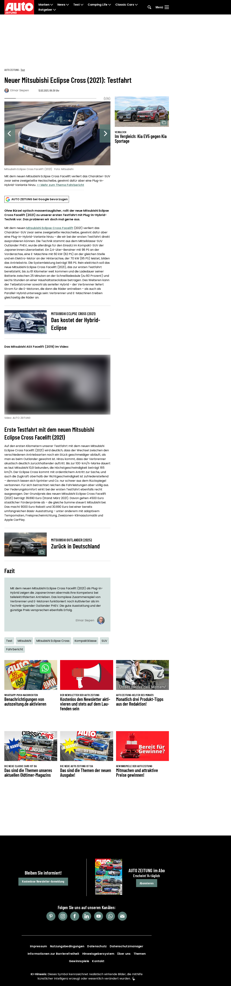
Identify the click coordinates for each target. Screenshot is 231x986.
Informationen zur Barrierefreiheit (53, 954)
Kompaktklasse (86, 641)
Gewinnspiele (79, 961)
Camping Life (97, 4)
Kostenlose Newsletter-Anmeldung (43, 881)
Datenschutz (97, 946)
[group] (57, 144)
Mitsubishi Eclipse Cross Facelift (49, 228)
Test (76, 4)
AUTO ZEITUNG (11, 69)
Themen (140, 954)
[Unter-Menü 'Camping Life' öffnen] (109, 5)
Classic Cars (124, 4)
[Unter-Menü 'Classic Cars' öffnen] (136, 5)
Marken (43, 4)
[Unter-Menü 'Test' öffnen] (81, 5)
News (61, 4)
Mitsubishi (24, 641)
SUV (104, 641)
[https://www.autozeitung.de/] (19, 7)
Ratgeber (45, 9)
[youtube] (98, 916)
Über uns (123, 954)
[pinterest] (50, 916)
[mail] (122, 916)
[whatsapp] (110, 916)
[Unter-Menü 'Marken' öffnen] (51, 5)
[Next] (105, 133)
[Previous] (9, 133)
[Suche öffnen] (149, 7)
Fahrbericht (14, 649)
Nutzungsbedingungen (67, 946)
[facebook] (74, 916)
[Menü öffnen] (167, 7)
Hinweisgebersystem (98, 954)
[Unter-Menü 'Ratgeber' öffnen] (54, 10)
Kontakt (98, 961)
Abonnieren (147, 883)
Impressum (38, 946)
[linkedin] (86, 916)
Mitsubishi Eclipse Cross (52, 641)
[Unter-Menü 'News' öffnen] (67, 5)
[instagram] (62, 916)
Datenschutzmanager (126, 946)
